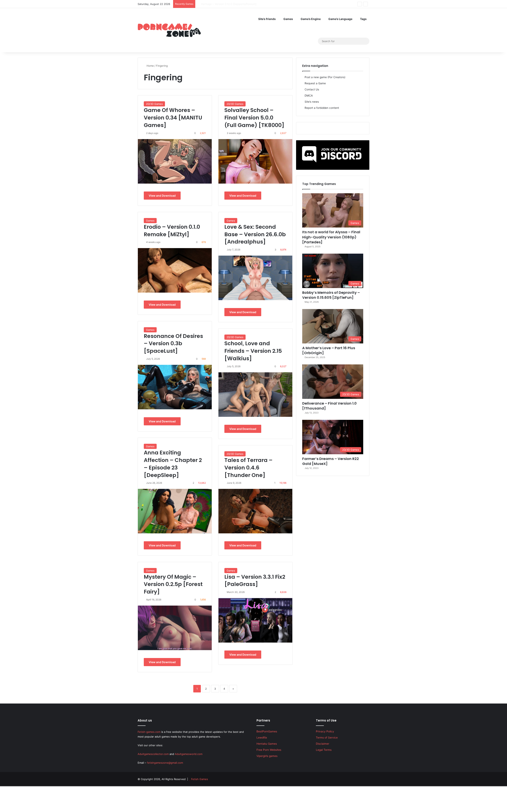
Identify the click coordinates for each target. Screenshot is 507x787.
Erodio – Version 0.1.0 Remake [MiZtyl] (172, 230)
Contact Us (312, 89)
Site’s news (312, 101)
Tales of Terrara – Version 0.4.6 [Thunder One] (248, 467)
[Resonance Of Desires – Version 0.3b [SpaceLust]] (175, 387)
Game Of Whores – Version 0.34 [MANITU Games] (173, 117)
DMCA (309, 95)
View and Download (162, 195)
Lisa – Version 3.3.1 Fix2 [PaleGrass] (254, 580)
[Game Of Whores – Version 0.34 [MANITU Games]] (175, 161)
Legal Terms (324, 749)
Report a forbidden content (322, 107)
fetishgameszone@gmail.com (165, 762)
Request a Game (315, 83)
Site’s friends (267, 19)
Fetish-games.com (149, 731)
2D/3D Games (154, 103)
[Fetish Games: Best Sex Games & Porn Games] (169, 30)
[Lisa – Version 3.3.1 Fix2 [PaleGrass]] (255, 620)
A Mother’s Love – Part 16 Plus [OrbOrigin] (328, 350)
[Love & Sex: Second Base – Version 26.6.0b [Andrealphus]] (255, 278)
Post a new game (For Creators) (325, 77)
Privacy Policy (325, 731)
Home (150, 65)
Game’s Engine (311, 19)
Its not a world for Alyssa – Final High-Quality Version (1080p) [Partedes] (331, 236)
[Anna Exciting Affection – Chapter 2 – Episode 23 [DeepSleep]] (175, 511)
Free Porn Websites (268, 749)
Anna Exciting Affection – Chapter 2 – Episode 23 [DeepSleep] (173, 464)
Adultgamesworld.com (188, 754)
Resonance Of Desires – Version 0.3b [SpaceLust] (173, 343)
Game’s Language (340, 19)
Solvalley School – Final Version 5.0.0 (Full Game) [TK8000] (254, 117)
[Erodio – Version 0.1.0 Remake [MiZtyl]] (175, 270)
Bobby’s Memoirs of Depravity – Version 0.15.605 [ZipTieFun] (331, 295)
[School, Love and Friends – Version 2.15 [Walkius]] (255, 394)
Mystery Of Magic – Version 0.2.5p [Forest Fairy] (173, 584)
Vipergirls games (266, 756)
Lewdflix (261, 737)
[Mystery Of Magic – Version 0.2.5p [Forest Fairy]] (175, 628)
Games (288, 19)
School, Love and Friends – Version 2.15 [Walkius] (253, 351)
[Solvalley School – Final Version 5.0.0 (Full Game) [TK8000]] (255, 161)
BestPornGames (266, 731)
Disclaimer (322, 743)
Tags (363, 19)
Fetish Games (199, 779)
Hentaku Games (266, 743)
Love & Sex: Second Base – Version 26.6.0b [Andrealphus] (255, 234)
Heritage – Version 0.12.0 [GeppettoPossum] (225, 4)
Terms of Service (327, 737)
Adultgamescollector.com (153, 754)
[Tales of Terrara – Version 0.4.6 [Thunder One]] (255, 511)
